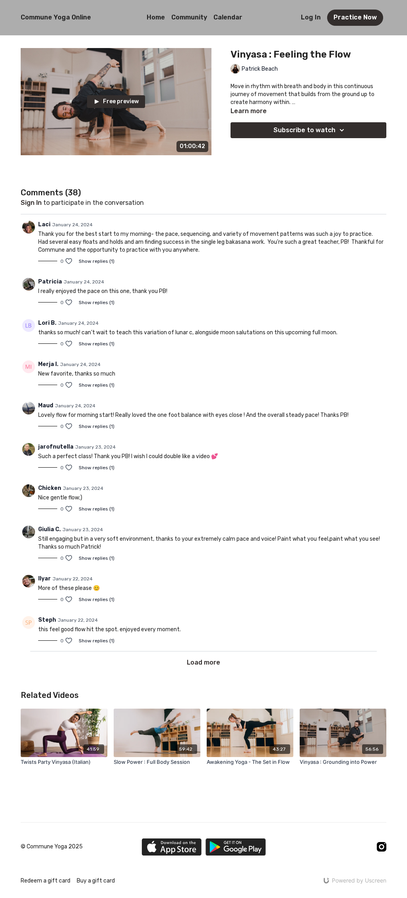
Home (156, 17)
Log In (311, 17)
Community (189, 17)
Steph (47, 620)
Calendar (227, 17)
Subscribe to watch (304, 130)
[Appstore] (171, 847)
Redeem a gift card (45, 880)
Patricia (50, 281)
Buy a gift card (96, 880)
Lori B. (47, 323)
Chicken (49, 488)
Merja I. (48, 364)
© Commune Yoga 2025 (52, 847)
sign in (31, 202)
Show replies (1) (96, 261)
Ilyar (44, 578)
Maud (45, 405)
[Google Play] (235, 847)
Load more (203, 662)
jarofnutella (56, 446)
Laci (44, 224)
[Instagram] (381, 847)
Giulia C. (49, 529)
